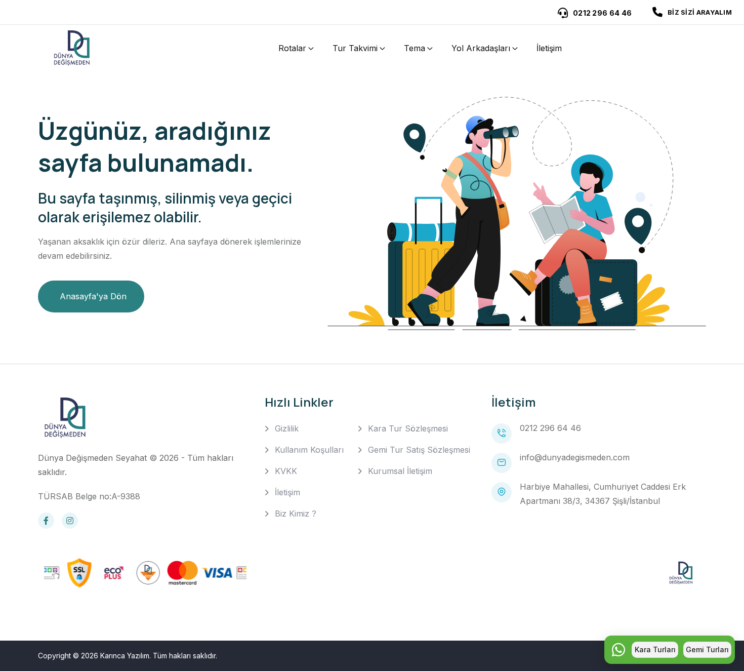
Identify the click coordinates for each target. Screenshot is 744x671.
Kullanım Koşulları (309, 450)
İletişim (549, 48)
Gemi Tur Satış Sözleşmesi (419, 450)
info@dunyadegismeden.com (575, 457)
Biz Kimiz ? (295, 513)
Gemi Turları (707, 649)
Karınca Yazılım (124, 655)
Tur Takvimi (355, 48)
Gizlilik (287, 428)
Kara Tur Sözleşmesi (408, 428)
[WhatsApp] (618, 649)
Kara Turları (655, 649)
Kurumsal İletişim (400, 471)
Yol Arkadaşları (480, 48)
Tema (414, 48)
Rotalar (292, 48)
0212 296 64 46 (550, 428)
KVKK (286, 471)
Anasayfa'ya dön (93, 296)
